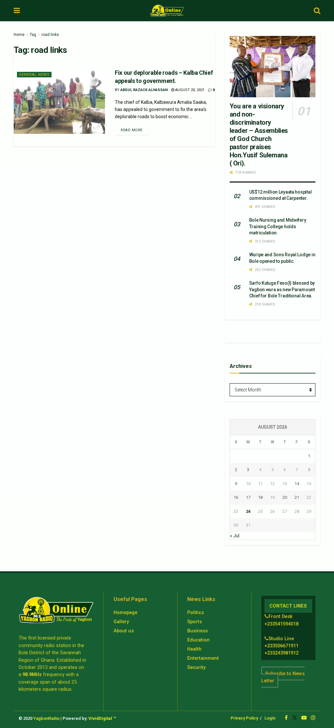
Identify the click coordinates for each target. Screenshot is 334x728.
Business (197, 631)
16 (236, 497)
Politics (195, 612)
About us (124, 631)
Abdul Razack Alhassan (144, 90)
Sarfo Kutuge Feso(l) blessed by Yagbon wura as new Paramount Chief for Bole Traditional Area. (282, 289)
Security (196, 667)
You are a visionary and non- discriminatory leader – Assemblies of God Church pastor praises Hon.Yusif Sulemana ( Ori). (259, 134)
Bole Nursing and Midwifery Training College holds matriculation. (277, 226)
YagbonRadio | (47, 718)
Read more (132, 130)
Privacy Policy (244, 718)
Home (19, 34)
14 (297, 483)
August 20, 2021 (189, 90)
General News (34, 74)
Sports (194, 622)
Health (194, 649)
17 (248, 497)
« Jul (234, 535)
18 (260, 497)
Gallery (121, 622)
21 (297, 497)
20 (284, 497)
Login (270, 718)
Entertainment (203, 658)
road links (50, 34)
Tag (33, 34)
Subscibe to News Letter (283, 677)
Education (198, 640)
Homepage (125, 612)
